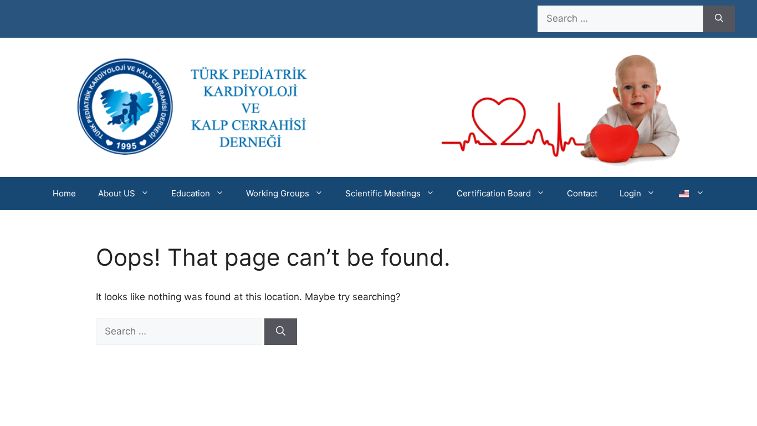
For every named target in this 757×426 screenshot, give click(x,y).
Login (630, 193)
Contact (582, 193)
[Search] (719, 19)
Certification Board (494, 193)
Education (190, 193)
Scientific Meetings (383, 193)
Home (64, 193)
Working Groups (277, 193)
